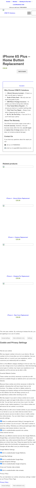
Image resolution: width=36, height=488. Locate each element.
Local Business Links (18, 4)
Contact (8, 1)
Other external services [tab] (7, 432)
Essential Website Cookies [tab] (8, 373)
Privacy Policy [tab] (4, 473)
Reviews (15, 1)
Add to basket (22, 71)
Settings (30, 338)
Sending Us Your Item (25, 1)
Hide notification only (18, 338)
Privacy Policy (4, 482)
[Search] (23, 13)
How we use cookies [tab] (6, 351)
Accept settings (6, 338)
